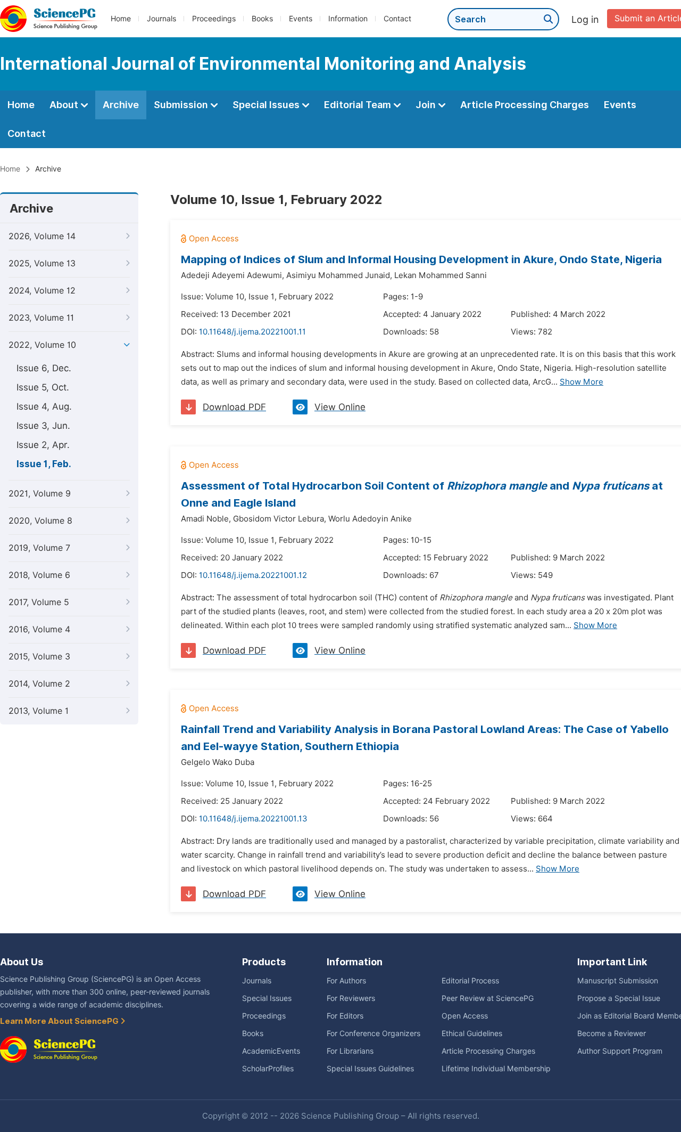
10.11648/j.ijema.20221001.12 (253, 575)
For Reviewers (351, 998)
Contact (397, 18)
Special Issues (267, 104)
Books (262, 18)
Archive (121, 104)
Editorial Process (470, 980)
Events (300, 18)
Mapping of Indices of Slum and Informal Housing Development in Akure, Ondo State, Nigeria (421, 259)
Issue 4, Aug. (44, 406)
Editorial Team (358, 104)
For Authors (346, 980)
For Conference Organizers (373, 1033)
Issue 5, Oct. (42, 387)
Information (348, 18)
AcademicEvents (271, 1051)
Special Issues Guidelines (370, 1068)
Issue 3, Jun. (43, 425)
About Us (21, 961)
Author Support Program (619, 1051)
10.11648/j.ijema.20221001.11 (252, 332)
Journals (161, 18)
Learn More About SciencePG (60, 1021)
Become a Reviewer (611, 1033)
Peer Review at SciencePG (488, 998)
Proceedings (214, 18)
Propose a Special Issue (618, 998)
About (64, 104)
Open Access (465, 1016)
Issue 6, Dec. (43, 368)
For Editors (345, 1016)
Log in (585, 19)
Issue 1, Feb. (43, 464)
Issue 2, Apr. (43, 444)
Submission (182, 104)
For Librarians (350, 1051)
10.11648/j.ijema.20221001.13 (253, 819)
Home (121, 18)
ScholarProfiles (268, 1068)
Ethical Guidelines (472, 1033)
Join (427, 104)
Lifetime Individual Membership (496, 1068)
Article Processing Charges (524, 104)
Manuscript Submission (617, 980)
